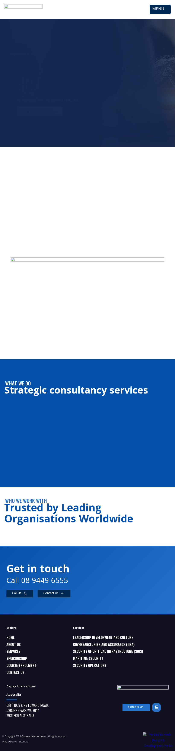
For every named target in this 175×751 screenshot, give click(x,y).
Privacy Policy (9, 742)
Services (13, 651)
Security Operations (89, 665)
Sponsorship (16, 658)
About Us (13, 644)
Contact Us (15, 672)
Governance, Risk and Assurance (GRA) (103, 644)
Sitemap (23, 742)
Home (10, 637)
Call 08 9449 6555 (37, 581)
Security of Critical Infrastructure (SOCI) (108, 651)
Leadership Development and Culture (103, 637)
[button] (160, 9)
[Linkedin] (156, 707)
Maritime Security (88, 658)
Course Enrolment (21, 665)
